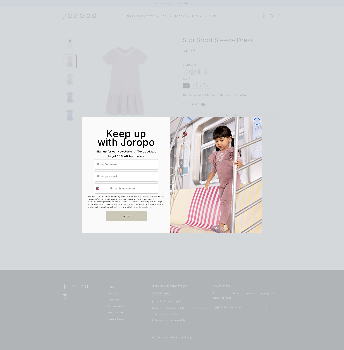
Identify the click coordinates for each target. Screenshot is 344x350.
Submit (126, 216)
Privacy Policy (138, 207)
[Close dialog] (257, 121)
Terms (149, 207)
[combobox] (101, 188)
